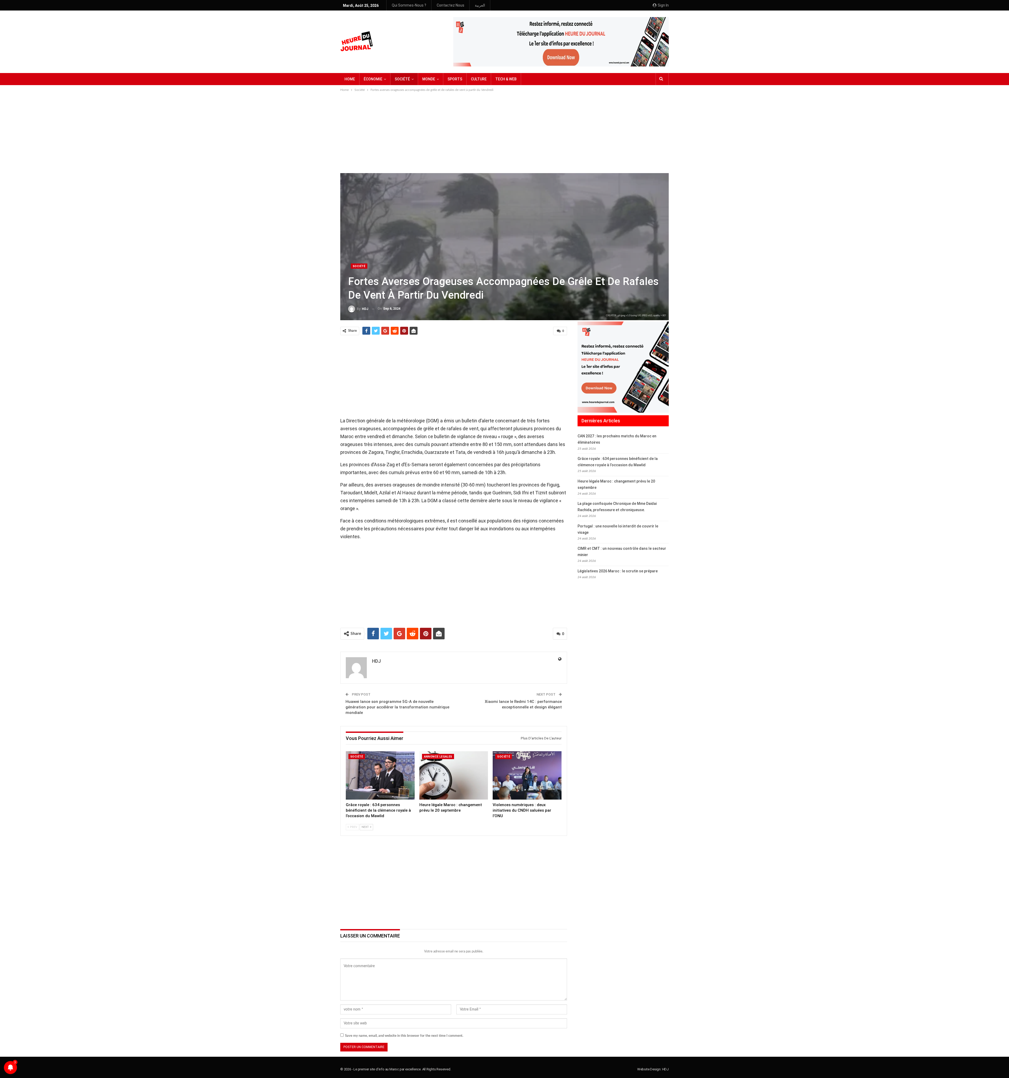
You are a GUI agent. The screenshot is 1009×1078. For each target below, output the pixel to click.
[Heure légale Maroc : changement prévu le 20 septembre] (453, 775)
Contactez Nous (450, 5)
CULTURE (479, 79)
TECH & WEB (506, 79)
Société (359, 266)
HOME (349, 79)
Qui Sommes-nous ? (409, 5)
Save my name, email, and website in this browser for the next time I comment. (404, 1036)
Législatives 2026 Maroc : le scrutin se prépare (618, 571)
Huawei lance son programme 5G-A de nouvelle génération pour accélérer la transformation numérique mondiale (397, 707)
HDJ (665, 1069)
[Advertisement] (504, 132)
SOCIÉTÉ (402, 79)
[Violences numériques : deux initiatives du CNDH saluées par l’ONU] (527, 775)
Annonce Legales (438, 756)
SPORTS (454, 79)
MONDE (428, 79)
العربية (480, 5)
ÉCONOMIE (373, 79)
